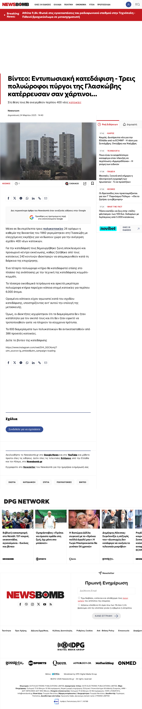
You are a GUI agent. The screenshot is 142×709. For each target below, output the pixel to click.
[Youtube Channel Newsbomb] (44, 604)
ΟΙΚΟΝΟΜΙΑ (81, 5)
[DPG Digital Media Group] (71, 646)
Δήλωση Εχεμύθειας (39, 631)
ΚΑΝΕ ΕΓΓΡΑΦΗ (103, 616)
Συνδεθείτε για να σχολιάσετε (24, 429)
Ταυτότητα (6, 631)
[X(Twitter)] (38, 604)
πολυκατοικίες (53, 228)
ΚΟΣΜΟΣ (6, 183)
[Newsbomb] (35, 595)
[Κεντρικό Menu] (137, 4)
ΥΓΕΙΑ (91, 5)
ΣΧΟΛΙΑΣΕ (74, 183)
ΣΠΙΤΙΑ (46, 482)
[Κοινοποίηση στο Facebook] (8, 198)
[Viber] (26, 604)
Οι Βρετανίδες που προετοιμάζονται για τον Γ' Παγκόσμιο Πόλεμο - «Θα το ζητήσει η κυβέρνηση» (119, 196)
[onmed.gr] (127, 663)
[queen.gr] (60, 663)
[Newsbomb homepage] (15, 4)
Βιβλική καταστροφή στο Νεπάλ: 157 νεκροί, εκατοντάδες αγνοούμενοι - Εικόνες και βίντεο (16, 539)
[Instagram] (32, 604)
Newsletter (29, 467)
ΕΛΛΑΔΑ (57, 5)
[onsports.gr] (37, 663)
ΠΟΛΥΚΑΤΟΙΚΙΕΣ (64, 482)
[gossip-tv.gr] (15, 663)
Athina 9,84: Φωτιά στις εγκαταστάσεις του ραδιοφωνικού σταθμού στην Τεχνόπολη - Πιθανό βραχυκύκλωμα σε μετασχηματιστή (78, 15)
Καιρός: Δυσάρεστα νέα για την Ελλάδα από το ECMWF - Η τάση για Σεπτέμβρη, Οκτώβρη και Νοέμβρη (118, 140)
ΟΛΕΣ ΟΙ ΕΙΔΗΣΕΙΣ (43, 5)
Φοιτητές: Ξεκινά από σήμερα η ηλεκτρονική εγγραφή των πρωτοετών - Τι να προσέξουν (116, 178)
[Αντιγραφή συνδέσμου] (85, 183)
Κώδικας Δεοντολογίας (62, 631)
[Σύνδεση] (128, 4)
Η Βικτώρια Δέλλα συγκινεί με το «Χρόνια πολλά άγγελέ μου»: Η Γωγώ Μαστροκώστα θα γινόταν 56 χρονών (83, 539)
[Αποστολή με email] (46, 198)
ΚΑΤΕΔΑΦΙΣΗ (29, 482)
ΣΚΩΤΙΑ (12, 482)
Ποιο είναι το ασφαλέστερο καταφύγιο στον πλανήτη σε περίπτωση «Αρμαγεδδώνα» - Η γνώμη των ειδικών (116, 160)
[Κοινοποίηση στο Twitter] (14, 198)
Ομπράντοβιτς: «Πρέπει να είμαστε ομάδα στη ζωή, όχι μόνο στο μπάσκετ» (49, 538)
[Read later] (92, 183)
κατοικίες (75, 102)
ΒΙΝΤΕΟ (82, 482)
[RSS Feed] (51, 604)
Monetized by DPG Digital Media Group (80, 674)
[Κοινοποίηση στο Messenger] (21, 198)
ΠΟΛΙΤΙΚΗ (68, 5)
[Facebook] (20, 604)
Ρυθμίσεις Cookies (85, 631)
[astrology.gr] (82, 663)
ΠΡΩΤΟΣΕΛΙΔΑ (103, 5)
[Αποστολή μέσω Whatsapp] (27, 198)
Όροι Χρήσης (21, 631)
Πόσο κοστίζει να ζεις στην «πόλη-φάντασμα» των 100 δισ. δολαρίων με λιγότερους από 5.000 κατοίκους (119, 213)
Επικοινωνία (123, 631)
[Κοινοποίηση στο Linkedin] (33, 198)
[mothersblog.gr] (105, 663)
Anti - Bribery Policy (105, 631)
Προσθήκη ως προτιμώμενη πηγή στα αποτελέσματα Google (50, 217)
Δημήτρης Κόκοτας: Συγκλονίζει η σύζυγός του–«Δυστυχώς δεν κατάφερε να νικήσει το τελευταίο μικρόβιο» (116, 539)
